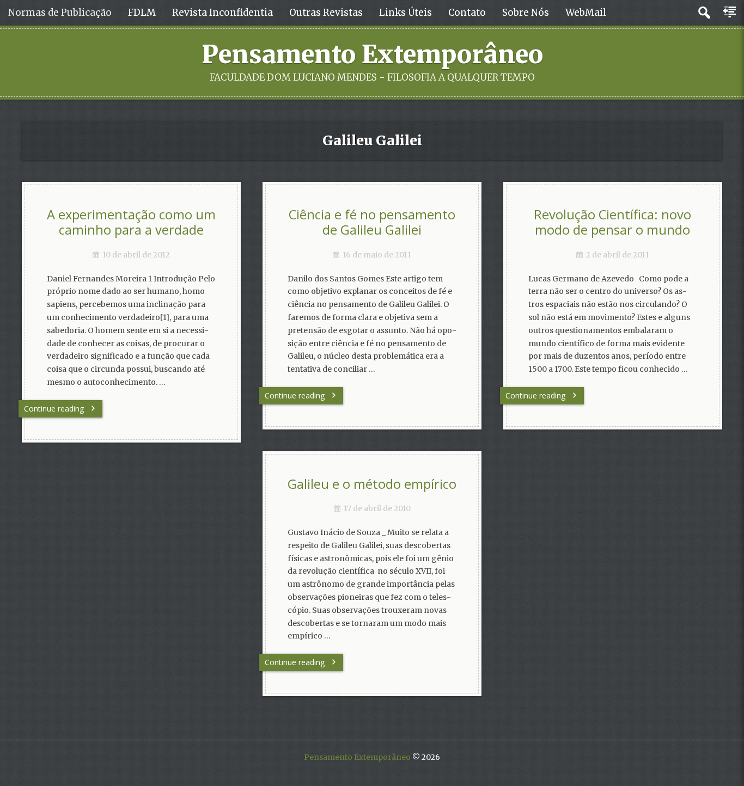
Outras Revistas (326, 13)
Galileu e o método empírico (372, 484)
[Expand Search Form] (704, 13)
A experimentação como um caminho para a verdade (131, 222)
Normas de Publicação (60, 13)
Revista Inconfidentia (222, 13)
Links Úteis (405, 13)
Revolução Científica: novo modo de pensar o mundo (612, 222)
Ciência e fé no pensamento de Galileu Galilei (372, 222)
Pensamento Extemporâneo (372, 54)
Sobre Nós (525, 13)
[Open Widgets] (730, 12)
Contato (467, 13)
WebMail (585, 13)
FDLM (142, 13)
